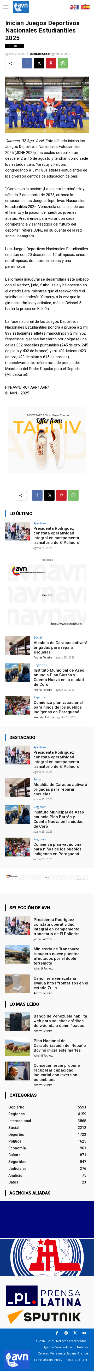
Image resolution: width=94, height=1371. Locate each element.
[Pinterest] (51, 63)
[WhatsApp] (63, 63)
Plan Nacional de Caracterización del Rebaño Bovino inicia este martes (60, 1045)
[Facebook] (27, 63)
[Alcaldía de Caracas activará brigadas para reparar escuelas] (17, 645)
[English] (73, 6)
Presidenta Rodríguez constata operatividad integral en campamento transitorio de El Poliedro (56, 535)
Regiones (40, 664)
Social (38, 637)
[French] (80, 6)
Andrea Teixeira (43, 657)
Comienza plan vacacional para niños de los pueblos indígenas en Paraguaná (58, 707)
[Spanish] (86, 6)
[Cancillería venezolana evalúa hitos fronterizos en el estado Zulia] (17, 983)
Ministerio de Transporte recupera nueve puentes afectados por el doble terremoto (56, 956)
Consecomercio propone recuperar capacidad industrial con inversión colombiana (57, 1072)
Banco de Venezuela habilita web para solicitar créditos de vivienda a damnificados (60, 1021)
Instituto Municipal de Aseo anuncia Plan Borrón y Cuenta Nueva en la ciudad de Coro (59, 677)
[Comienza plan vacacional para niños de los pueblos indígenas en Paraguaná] (17, 705)
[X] (39, 63)
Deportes (14, 46)
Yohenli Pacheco (43, 968)
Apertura (39, 523)
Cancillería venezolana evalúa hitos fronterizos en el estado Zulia (61, 983)
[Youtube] (84, 1333)
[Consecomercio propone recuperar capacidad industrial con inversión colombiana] (17, 1071)
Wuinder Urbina (44, 717)
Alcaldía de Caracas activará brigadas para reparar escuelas (60, 647)
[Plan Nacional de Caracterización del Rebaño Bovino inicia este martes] (17, 1046)
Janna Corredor (43, 939)
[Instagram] (65, 1333)
